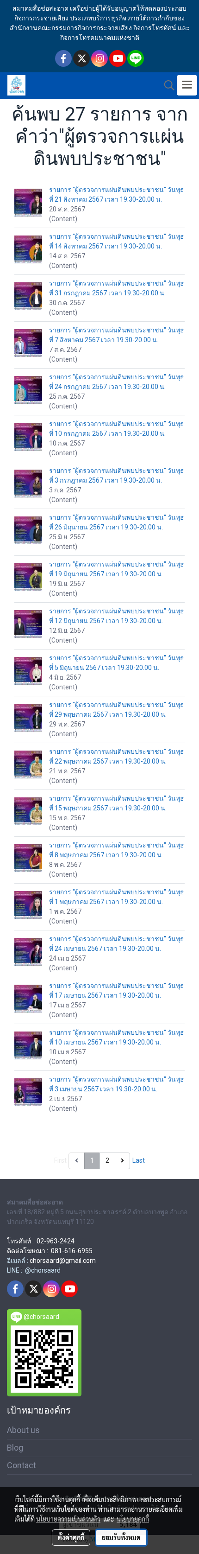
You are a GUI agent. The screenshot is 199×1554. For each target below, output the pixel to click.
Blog (15, 1447)
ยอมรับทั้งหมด (121, 1537)
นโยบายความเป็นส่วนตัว (68, 1519)
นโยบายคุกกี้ (133, 1519)
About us (23, 1430)
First (60, 1160)
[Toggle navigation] (187, 85)
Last (138, 1160)
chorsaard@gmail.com (63, 1260)
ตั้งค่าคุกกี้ (71, 1537)
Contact (21, 1465)
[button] (166, 85)
